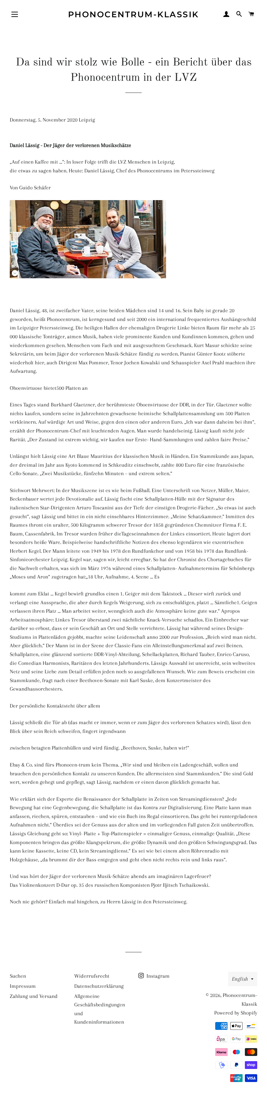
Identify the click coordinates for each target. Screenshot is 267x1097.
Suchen (18, 976)
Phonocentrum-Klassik (133, 14)
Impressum (23, 986)
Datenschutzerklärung (99, 986)
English (240, 979)
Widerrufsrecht (91, 976)
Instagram (157, 976)
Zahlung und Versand (34, 996)
